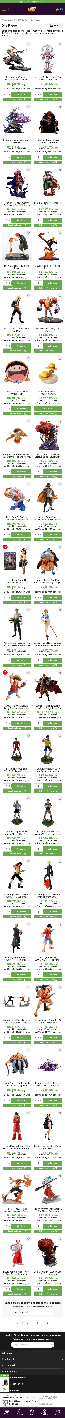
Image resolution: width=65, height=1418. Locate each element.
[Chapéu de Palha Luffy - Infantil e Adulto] (48, 386)
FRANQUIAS (21, 20)
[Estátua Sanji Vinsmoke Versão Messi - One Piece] (17, 826)
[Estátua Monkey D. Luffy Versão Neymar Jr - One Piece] (48, 763)
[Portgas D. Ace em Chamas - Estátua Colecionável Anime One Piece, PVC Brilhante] (17, 448)
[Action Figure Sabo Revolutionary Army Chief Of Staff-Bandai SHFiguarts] (48, 511)
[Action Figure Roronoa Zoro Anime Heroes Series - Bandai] (17, 951)
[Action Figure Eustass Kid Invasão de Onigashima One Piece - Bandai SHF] (48, 700)
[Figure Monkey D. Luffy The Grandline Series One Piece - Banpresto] (17, 1140)
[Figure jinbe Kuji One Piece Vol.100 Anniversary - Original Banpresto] (48, 574)
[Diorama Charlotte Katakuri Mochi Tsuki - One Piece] (48, 1077)
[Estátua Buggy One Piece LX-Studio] (48, 197)
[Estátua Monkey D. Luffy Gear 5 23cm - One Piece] (48, 71)
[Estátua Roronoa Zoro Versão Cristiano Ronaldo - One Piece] (17, 763)
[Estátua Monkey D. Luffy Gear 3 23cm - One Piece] (48, 1266)
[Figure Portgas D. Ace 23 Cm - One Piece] (17, 323)
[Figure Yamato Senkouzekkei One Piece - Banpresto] (48, 1203)
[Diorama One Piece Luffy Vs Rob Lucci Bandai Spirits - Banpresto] (17, 1014)
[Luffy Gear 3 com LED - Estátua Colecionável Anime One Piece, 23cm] (48, 448)
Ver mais (48, 409)
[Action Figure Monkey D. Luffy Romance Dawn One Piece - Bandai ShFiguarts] (17, 700)
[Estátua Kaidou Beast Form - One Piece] (17, 134)
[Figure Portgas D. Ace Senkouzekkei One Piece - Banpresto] (17, 1203)
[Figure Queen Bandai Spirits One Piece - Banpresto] (17, 1077)
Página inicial (7, 20)
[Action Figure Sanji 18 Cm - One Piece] (48, 260)
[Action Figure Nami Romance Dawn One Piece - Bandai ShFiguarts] (48, 637)
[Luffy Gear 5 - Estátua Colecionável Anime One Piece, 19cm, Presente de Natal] (17, 511)
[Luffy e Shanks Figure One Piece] (17, 260)
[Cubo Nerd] (31, 9)
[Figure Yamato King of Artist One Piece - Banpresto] (17, 1266)
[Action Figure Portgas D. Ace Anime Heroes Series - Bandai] (17, 889)
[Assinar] (51, 1312)
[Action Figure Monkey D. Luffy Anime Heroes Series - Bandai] (48, 951)
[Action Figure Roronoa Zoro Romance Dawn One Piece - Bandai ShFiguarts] (17, 637)
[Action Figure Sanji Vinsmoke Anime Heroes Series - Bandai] (48, 889)
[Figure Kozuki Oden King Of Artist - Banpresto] (48, 1014)
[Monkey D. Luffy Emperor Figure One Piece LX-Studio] (17, 197)
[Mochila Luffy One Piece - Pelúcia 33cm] (17, 386)
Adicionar (21, 94)
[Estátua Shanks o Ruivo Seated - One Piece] (48, 134)
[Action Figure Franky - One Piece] (48, 323)
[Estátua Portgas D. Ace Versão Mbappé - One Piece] (48, 826)
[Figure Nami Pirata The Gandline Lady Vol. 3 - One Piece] (17, 574)
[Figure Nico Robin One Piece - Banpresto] (48, 1140)
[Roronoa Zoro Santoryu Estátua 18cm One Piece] (17, 71)
